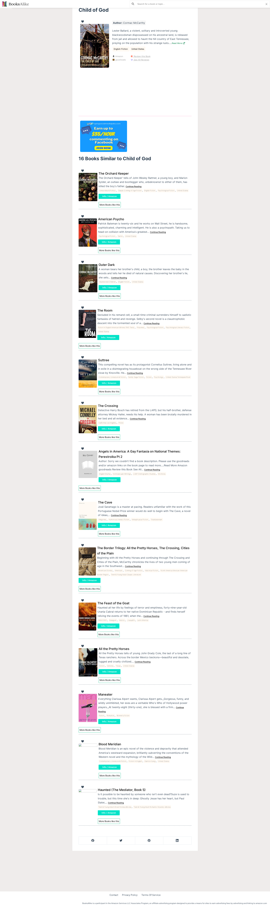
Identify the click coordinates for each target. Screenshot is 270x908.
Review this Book (141, 56)
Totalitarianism (156, 519)
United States (137, 49)
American (118, 570)
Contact (114, 894)
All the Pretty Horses (114, 649)
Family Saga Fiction (136, 377)
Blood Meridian (110, 744)
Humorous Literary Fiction (119, 519)
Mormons (161, 474)
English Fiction (121, 49)
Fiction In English (135, 761)
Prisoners (140, 327)
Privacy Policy (130, 894)
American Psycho (111, 219)
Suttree (103, 360)
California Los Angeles (107, 423)
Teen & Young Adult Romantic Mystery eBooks (152, 807)
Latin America (142, 620)
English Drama (104, 474)
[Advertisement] (135, 89)
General (110, 666)
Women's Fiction (123, 715)
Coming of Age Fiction (133, 570)
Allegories (102, 519)
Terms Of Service (151, 894)
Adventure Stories (105, 570)
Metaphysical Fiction (140, 519)
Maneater (105, 694)
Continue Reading (133, 186)
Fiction (148, 377)
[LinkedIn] (177, 841)
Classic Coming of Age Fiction (130, 190)
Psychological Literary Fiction (177, 327)
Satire (120, 236)
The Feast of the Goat (113, 603)
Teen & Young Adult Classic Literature (126, 574)
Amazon (119, 56)
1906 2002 (102, 620)
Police (121, 423)
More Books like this (110, 204)
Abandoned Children (107, 282)
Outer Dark (107, 265)
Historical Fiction (151, 570)
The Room (104, 310)
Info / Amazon (109, 196)
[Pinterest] (149, 841)
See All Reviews (141, 59)
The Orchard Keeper (114, 173)
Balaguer (112, 620)
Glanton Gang (150, 761)
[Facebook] (93, 841)
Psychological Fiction (166, 190)
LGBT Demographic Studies (144, 474)
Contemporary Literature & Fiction (112, 377)
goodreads (120, 59)
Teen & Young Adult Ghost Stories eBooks (114, 807)
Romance (110, 715)
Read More (177, 43)
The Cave (105, 502)
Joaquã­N (131, 620)
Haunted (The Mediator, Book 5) (122, 790)
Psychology (158, 377)
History (122, 620)
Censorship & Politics (107, 190)
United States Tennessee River (178, 377)
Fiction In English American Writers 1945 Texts (116, 327)
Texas (118, 666)
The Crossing (108, 406)
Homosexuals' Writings (122, 474)
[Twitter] (121, 841)
